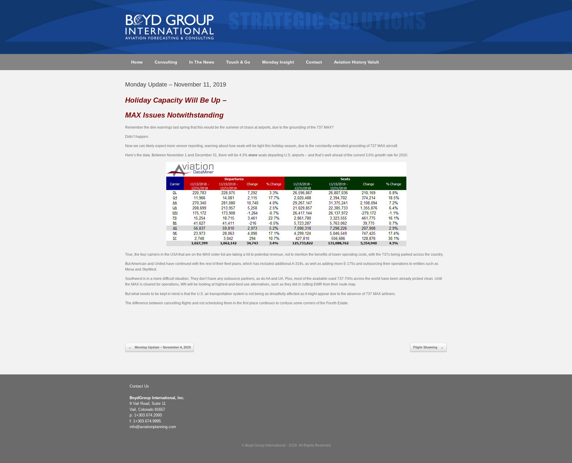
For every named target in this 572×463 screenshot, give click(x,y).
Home (137, 62)
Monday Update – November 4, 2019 (159, 347)
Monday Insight (278, 62)
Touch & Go (238, 62)
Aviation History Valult (356, 62)
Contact (314, 62)
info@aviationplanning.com (153, 427)
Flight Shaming (428, 347)
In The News (201, 62)
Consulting (166, 62)
